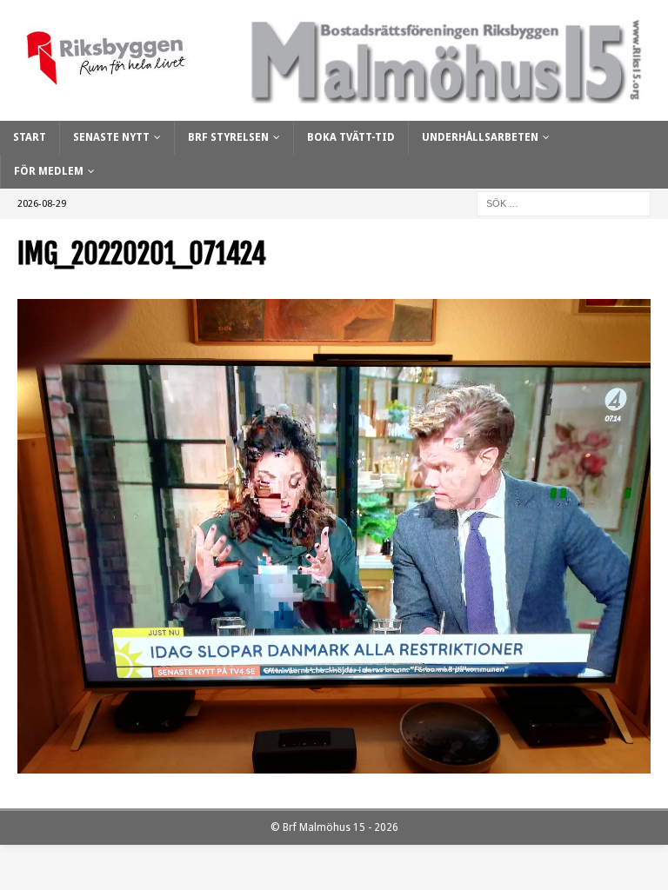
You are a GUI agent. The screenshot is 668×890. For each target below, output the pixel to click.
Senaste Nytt (111, 137)
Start (29, 137)
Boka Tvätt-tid (351, 137)
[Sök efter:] (564, 203)
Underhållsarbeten (480, 137)
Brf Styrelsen (228, 137)
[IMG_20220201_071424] (334, 764)
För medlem (49, 171)
